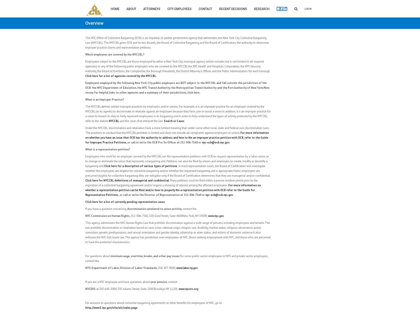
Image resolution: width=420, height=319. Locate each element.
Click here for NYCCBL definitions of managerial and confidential (127, 180)
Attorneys (151, 9)
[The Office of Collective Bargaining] (94, 10)
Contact (205, 9)
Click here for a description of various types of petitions (140, 166)
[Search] (296, 8)
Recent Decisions (233, 9)
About (131, 9)
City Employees (179, 9)
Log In (308, 9)
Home (115, 9)
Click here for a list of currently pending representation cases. (125, 202)
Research (262, 9)
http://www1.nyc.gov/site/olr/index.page (111, 308)
